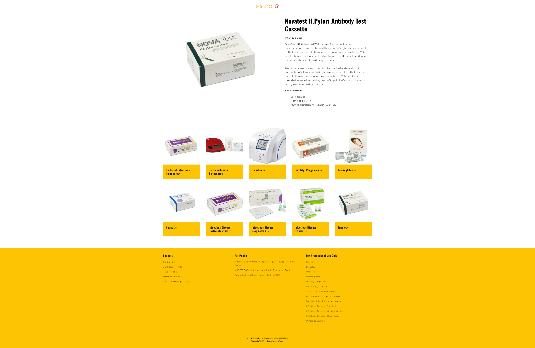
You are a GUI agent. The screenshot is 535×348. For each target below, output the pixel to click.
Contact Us (169, 262)
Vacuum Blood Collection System (323, 296)
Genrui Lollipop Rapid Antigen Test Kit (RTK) (257, 275)
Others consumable (316, 321)
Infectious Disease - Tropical (306, 229)
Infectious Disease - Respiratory (263, 229)
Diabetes (257, 170)
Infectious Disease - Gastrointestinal (220, 229)
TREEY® (262, 341)
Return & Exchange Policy (176, 281)
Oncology (343, 227)
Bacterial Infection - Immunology (178, 171)
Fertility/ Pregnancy (307, 170)
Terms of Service (172, 276)
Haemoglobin (345, 170)
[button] (6, 6)
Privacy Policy (170, 272)
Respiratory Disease (316, 286)
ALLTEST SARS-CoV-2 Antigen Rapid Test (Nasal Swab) (262, 270)
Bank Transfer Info (172, 267)
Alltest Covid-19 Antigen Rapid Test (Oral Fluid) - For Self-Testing (264, 264)
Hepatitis (171, 227)
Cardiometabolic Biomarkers (218, 171)
